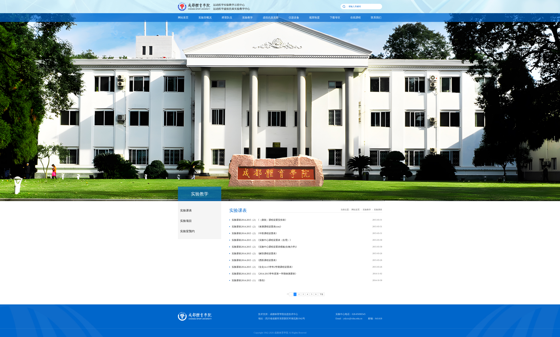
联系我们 (376, 17)
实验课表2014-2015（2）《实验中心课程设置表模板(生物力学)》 (265, 247)
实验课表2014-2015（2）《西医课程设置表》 (255, 260)
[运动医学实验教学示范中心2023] (214, 6)
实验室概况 (205, 17)
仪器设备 (294, 17)
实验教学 (247, 17)
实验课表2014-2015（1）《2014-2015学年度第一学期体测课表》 (264, 273)
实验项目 (186, 220)
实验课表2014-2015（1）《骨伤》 (249, 280)
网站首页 (183, 17)
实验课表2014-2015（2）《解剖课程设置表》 (255, 253)
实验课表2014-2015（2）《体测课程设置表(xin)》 (257, 226)
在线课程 (355, 17)
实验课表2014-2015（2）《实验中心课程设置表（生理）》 (262, 240)
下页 (321, 294)
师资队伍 (227, 17)
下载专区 (335, 17)
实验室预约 (187, 231)
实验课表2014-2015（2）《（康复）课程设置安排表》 (259, 220)
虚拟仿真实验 (271, 17)
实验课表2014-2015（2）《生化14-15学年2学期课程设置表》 (263, 267)
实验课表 (186, 210)
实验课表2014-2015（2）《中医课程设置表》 (255, 233)
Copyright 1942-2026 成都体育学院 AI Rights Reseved (280, 332)
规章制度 (314, 17)
